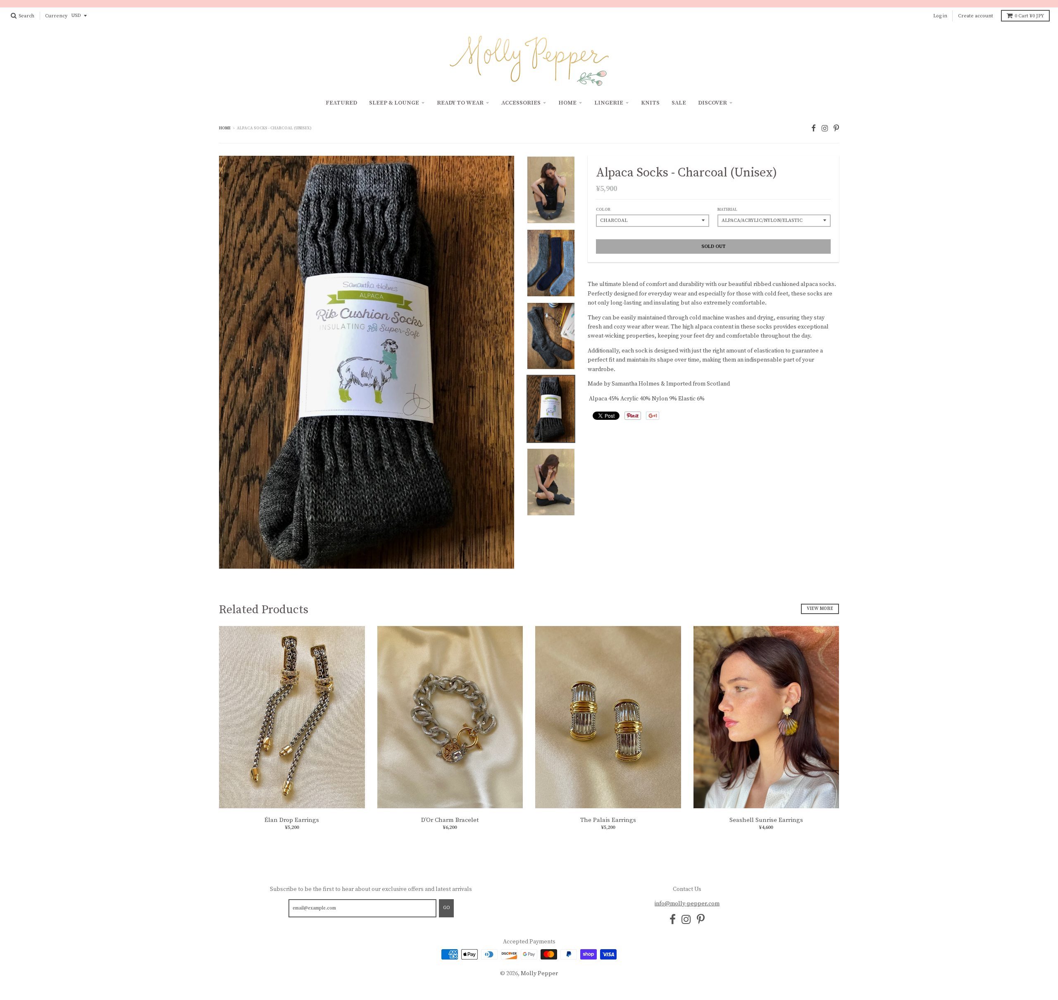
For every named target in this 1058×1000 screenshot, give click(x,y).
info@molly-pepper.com (687, 903)
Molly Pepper (539, 973)
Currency (56, 16)
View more (820, 609)
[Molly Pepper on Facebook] (813, 129)
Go (446, 908)
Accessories (521, 103)
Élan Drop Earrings (291, 820)
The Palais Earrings (608, 820)
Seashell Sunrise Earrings (766, 820)
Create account (975, 16)
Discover (712, 103)
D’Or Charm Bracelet (450, 820)
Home (567, 103)
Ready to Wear (460, 103)
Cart (1029, 16)
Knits (650, 103)
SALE (679, 103)
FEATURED (341, 103)
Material (727, 209)
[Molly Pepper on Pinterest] (836, 129)
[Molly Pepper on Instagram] (825, 129)
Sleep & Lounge (394, 103)
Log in (940, 16)
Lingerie (608, 103)
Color (603, 209)
